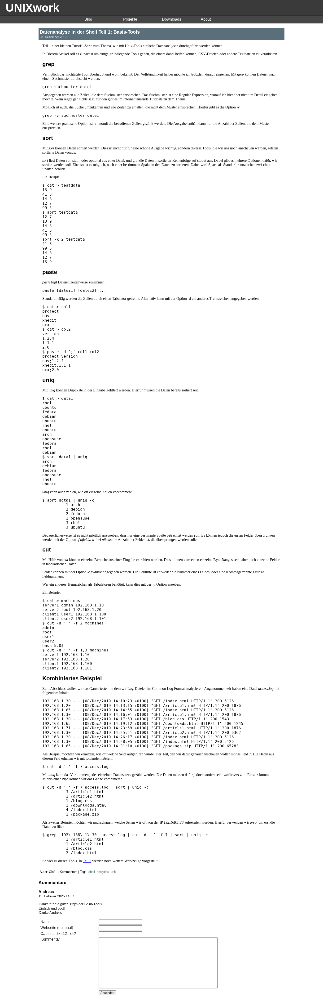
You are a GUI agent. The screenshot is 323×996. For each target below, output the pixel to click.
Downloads (171, 19)
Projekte (130, 19)
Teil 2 (87, 861)
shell (91, 872)
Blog (88, 19)
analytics (103, 872)
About (206, 19)
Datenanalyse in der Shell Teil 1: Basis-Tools (90, 32)
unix (114, 872)
